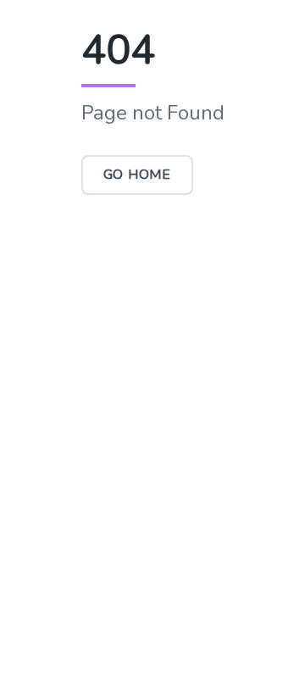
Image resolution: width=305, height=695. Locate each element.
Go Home (137, 174)
